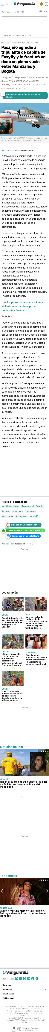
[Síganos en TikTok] (32, 978)
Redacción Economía (24, 150)
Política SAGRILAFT (15, 1018)
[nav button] (2, 4)
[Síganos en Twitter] (20, 978)
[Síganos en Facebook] (16, 978)
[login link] (46, 4)
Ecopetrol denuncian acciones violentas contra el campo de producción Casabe (22, 306)
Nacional (27, 35)
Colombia (30, 652)
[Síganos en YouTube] (28, 978)
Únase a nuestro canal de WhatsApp (25, 530)
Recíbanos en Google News (25, 536)
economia (17, 35)
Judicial (4, 779)
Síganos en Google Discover (25, 525)
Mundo (5, 615)
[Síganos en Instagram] (24, 978)
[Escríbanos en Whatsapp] (37, 978)
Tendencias (6, 908)
